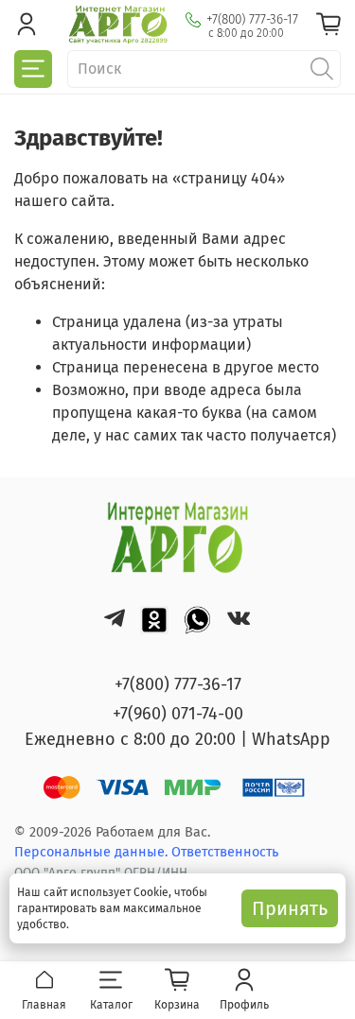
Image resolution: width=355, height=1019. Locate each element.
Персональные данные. (92, 852)
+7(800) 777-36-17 (252, 19)
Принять (290, 908)
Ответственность (224, 852)
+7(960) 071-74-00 (178, 713)
